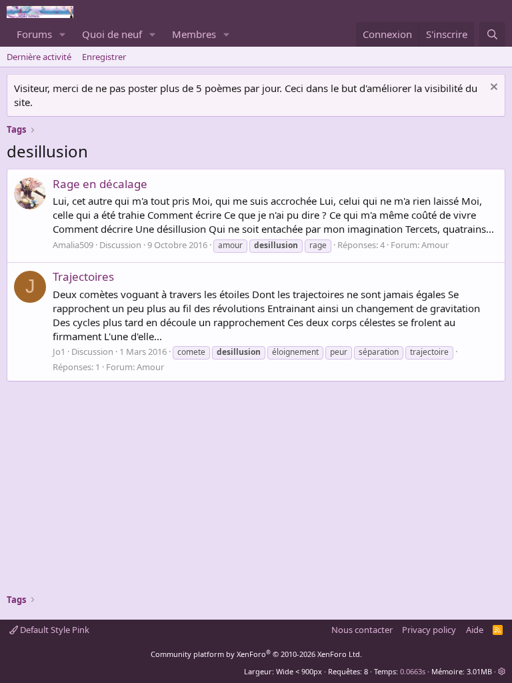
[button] (62, 34)
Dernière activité (39, 57)
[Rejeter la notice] (492, 88)
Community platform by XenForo (256, 654)
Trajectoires (83, 276)
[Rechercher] (492, 34)
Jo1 (59, 352)
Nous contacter (362, 630)
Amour (435, 245)
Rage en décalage (100, 183)
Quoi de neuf (112, 34)
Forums (34, 34)
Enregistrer (104, 57)
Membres (194, 34)
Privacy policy (429, 630)
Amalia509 (73, 245)
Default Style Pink (53, 630)
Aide (474, 630)
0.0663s (412, 671)
